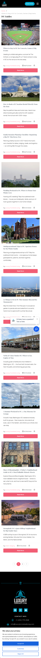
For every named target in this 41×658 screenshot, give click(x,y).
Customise (20, 649)
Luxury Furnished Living (12, 65)
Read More (20, 70)
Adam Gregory (10, 546)
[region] (20, 643)
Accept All (20, 643)
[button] (15, 610)
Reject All (20, 654)
